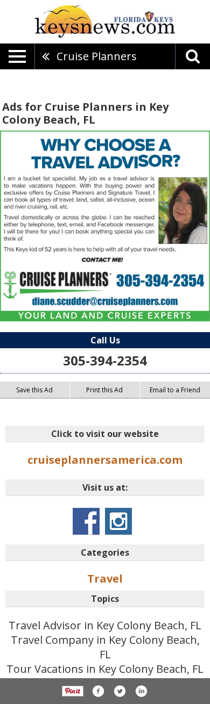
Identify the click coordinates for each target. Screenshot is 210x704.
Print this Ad (104, 389)
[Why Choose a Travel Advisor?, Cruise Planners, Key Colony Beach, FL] (105, 226)
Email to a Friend (175, 389)
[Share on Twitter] (120, 691)
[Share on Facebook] (98, 691)
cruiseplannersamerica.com (105, 459)
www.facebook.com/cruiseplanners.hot (86, 521)
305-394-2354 (105, 360)
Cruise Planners (97, 56)
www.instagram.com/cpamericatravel (118, 521)
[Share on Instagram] (141, 691)
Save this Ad (34, 389)
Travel (105, 578)
